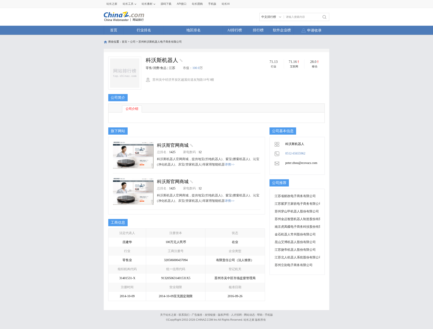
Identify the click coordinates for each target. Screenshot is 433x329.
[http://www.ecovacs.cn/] (180, 60)
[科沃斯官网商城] (191, 145)
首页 (113, 30)
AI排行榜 (234, 30)
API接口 (182, 3)
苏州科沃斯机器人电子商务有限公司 (160, 41)
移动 (314, 66)
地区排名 (193, 30)
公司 (133, 41)
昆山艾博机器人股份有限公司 (295, 242)
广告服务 (197, 314)
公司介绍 (132, 108)
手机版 (269, 314)
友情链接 (210, 314)
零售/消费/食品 (156, 68)
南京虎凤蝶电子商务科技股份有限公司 (301, 226)
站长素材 (147, 3)
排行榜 (258, 30)
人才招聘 (236, 314)
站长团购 (197, 3)
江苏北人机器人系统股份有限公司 (298, 257)
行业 (273, 66)
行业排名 (144, 30)
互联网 (294, 66)
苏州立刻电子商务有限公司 (294, 265)
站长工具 (128, 3)
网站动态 (249, 314)
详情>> (230, 164)
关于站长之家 (168, 314)
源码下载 (166, 3)
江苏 (172, 68)
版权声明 (223, 314)
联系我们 (184, 314)
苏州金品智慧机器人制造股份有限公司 (301, 219)
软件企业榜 (282, 30)
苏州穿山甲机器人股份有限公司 (297, 211)
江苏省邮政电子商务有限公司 (295, 196)
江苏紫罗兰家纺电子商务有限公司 (298, 203)
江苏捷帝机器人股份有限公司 (295, 249)
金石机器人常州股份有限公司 (295, 234)
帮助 (260, 314)
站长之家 (111, 3)
